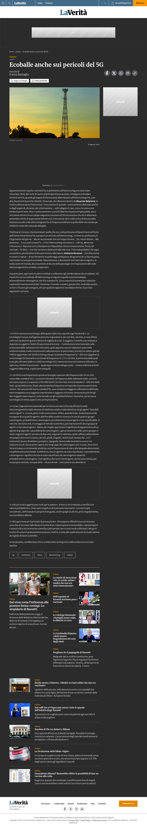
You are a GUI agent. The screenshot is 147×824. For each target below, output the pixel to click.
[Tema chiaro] (101, 3)
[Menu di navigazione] (3, 3)
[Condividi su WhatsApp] (121, 73)
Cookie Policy (86, 820)
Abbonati (140, 3)
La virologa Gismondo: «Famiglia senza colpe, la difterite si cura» (64, 618)
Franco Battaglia (19, 74)
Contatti (102, 803)
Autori (71, 803)
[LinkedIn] (82, 809)
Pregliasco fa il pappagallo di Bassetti (71, 652)
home (11, 52)
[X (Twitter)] (71, 809)
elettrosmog (54, 555)
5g (13, 555)
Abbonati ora (128, 804)
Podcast (49, 3)
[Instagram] (76, 809)
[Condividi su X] (114, 73)
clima (39, 555)
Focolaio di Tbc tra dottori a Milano (52, 729)
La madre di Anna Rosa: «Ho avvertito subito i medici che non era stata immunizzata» (65, 581)
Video (40, 3)
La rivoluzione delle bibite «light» (52, 751)
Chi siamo (45, 803)
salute (70, 555)
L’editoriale (59, 803)
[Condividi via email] (128, 73)
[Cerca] (9, 3)
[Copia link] (135, 73)
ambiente (26, 555)
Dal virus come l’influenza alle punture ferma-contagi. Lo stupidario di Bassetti (28, 606)
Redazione (82, 803)
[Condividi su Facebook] (107, 73)
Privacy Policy (74, 820)
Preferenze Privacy (99, 820)
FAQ (93, 803)
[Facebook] (65, 809)
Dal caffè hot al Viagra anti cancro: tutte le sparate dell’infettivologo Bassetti (60, 709)
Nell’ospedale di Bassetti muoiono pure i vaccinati (65, 599)
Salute (18, 52)
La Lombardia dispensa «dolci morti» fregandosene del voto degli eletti (64, 637)
